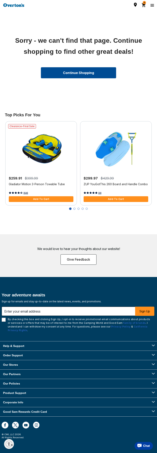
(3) (99, 193)
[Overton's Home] (14, 5)
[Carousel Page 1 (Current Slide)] (70, 208)
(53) (26, 193)
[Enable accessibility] (9, 444)
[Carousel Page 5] (87, 209)
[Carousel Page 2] (74, 209)
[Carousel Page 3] (78, 209)
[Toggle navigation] (151, 5)
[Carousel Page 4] (83, 209)
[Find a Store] (135, 5)
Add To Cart (41, 199)
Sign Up (144, 311)
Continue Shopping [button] (78, 73)
